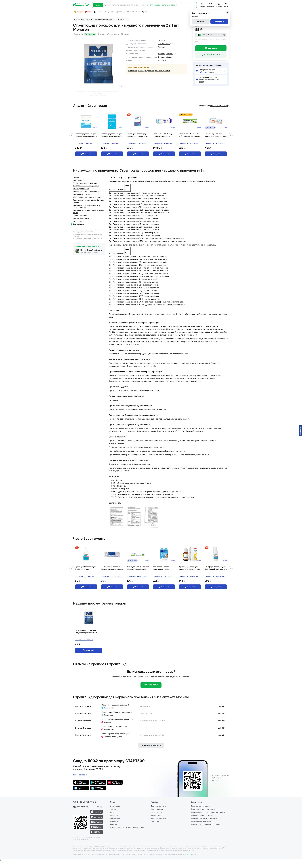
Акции (89, 12)
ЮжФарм (169, 54)
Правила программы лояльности (204, 818)
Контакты (114, 821)
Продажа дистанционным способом (205, 824)
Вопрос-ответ (156, 815)
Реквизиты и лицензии (200, 806)
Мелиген (161, 54)
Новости (113, 824)
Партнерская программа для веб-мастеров (127, 827)
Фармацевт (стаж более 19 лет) (91, 252)
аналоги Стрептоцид (219, 105)
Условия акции (80, 775)
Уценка (144, 12)
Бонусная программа (105, 12)
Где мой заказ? (157, 812)
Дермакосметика (133, 12)
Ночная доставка (157, 809)
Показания (132, 71)
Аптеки (121, 12)
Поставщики (115, 818)
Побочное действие (162, 71)
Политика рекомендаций (201, 821)
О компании (115, 806)
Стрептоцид (162, 40)
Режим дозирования (146, 71)
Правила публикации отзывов (203, 815)
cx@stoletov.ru (195, 854)
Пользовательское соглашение (203, 809)
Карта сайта (155, 821)
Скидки (80, 12)
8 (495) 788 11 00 (86, 802)
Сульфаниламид (164, 44)
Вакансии (114, 815)
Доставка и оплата (158, 806)
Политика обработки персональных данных (208, 812)
